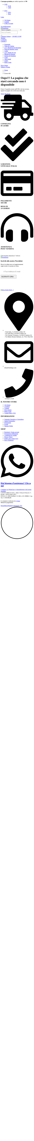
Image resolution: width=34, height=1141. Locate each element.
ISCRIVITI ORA (7, 277)
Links (2, 17)
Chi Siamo (7, 20)
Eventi (6, 424)
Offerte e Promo (5, 67)
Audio (6, 51)
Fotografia (7, 44)
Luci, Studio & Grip (10, 52)
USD (5, 4)
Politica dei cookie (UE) (11, 438)
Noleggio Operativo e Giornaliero (14, 419)
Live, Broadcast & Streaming (12, 47)
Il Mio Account (8, 23)
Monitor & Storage (9, 54)
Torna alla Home (5, 94)
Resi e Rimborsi (9, 440)
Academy (7, 406)
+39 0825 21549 (16, 36)
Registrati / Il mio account (11, 432)
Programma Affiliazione (11, 434)
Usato (6, 57)
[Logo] (4, 28)
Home (6, 70)
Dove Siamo (4, 65)
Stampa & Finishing (10, 56)
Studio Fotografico (9, 421)
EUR (9, 6)
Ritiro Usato (7, 62)
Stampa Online (8, 426)
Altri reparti (7, 59)
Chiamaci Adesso (6, 36)
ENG (5, 11)
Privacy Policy (8, 437)
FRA (9, 14)
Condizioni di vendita (10, 435)
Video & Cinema (9, 46)
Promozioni (7, 422)
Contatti (6, 22)
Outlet (6, 61)
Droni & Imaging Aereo (11, 49)
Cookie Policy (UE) (10, 413)
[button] (17, 538)
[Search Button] (1, 35)
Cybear (18, 501)
